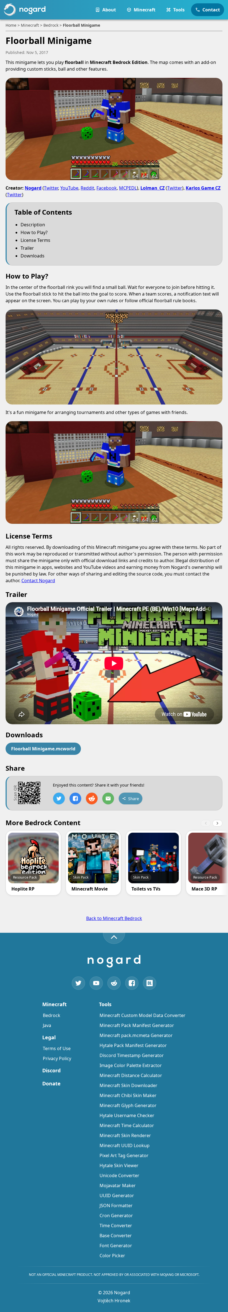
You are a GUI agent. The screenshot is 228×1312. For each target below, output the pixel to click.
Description (33, 225)
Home (11, 25)
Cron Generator (116, 1215)
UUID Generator (117, 1195)
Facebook (106, 188)
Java (47, 1025)
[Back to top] (114, 938)
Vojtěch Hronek (114, 1301)
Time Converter (116, 1225)
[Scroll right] (217, 823)
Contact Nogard (38, 580)
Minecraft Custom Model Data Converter (142, 1015)
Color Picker (112, 1256)
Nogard (33, 188)
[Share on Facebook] (75, 798)
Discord (51, 1070)
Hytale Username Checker (127, 1115)
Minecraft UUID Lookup (125, 1145)
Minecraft (30, 25)
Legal (49, 1037)
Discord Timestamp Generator (132, 1055)
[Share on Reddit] (92, 798)
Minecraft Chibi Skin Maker (128, 1095)
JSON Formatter (116, 1205)
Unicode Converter (119, 1175)
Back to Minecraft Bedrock (114, 918)
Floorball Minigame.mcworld (43, 749)
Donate (51, 1083)
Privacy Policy (57, 1058)
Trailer (27, 248)
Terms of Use (57, 1048)
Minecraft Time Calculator (127, 1125)
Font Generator (116, 1245)
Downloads (32, 256)
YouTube (69, 188)
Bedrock (50, 25)
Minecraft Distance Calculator (131, 1075)
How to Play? (34, 232)
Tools (105, 1004)
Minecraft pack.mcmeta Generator (136, 1035)
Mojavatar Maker (118, 1185)
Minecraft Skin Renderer (125, 1135)
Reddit (87, 188)
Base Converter (116, 1235)
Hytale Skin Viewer (119, 1165)
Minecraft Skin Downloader (128, 1085)
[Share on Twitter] (59, 798)
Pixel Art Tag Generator (124, 1155)
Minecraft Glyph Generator (128, 1105)
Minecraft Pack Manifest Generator (137, 1025)
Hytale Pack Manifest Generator (133, 1045)
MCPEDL (128, 188)
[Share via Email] (108, 798)
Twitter (51, 188)
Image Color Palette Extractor (131, 1065)
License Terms (35, 240)
